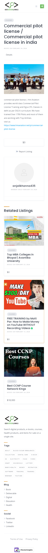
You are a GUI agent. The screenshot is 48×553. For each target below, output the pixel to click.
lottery (29, 463)
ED (6, 459)
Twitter (9, 522)
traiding (20, 471)
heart (7, 463)
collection (10, 455)
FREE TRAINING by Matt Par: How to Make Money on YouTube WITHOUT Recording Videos (23, 323)
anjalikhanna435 (24, 186)
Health (9, 505)
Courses (8, 20)
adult (7, 450)
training (30, 471)
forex (33, 459)
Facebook (10, 518)
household (18, 463)
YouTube (18, 476)
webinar (8, 476)
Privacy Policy (32, 539)
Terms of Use (16, 539)
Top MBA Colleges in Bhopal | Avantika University (20, 258)
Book (8, 489)
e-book (34, 455)
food (25, 459)
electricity (15, 459)
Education (10, 501)
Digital (9, 497)
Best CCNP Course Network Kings (19, 387)
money (22, 467)
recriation (32, 467)
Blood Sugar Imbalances (23, 450)
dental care (23, 455)
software (9, 471)
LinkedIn (10, 526)
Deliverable (11, 493)
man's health (10, 467)
